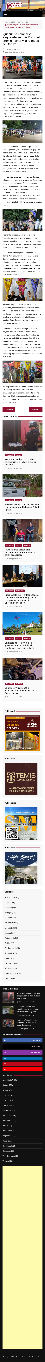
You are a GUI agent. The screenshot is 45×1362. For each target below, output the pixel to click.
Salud (7, 958)
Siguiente (34, 409)
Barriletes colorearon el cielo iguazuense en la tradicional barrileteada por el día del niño (19, 645)
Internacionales (11, 923)
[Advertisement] (22, 1257)
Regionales (9, 953)
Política (7, 943)
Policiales (19, 684)
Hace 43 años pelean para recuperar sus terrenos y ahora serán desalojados (20, 552)
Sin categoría (10, 963)
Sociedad (27, 545)
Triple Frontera (10, 973)
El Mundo (8, 918)
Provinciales (19, 590)
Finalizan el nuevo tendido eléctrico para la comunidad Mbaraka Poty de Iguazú (22, 507)
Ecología (8, 913)
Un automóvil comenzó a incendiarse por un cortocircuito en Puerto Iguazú (21, 690)
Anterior (10, 409)
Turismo (8, 979)
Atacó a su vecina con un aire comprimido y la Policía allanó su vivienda (20, 462)
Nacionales (9, 933)
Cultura (15, 52)
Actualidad (8, 52)
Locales (21, 52)
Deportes (8, 908)
